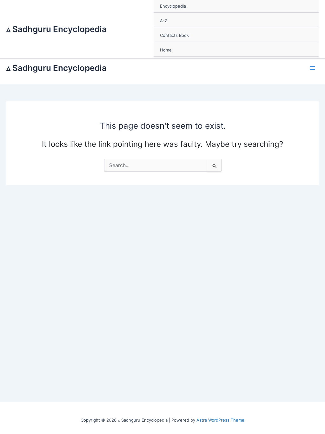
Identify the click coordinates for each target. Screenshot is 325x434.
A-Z (163, 20)
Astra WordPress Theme (220, 420)
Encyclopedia (173, 6)
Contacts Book (174, 35)
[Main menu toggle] (312, 68)
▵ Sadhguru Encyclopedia (56, 29)
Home (166, 49)
